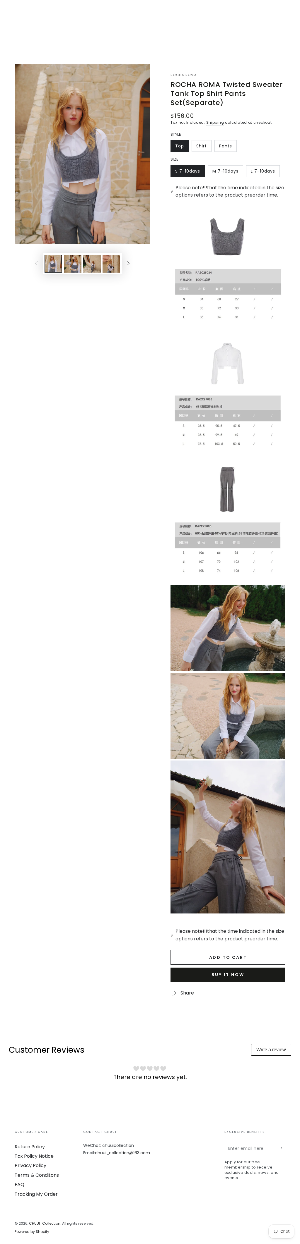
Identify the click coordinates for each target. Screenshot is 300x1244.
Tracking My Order (36, 1194)
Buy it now (228, 975)
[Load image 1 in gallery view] (53, 264)
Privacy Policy (30, 1165)
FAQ (19, 1184)
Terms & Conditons (37, 1175)
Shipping (215, 122)
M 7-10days (225, 172)
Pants (228, 147)
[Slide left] (36, 263)
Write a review (271, 1049)
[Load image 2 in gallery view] (72, 264)
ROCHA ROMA (184, 75)
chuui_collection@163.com (122, 1153)
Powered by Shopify (32, 1231)
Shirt (204, 147)
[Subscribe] (282, 1148)
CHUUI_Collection (44, 1223)
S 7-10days (188, 172)
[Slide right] (128, 263)
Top (182, 147)
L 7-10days (263, 172)
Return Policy (30, 1146)
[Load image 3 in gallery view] (92, 264)
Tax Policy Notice (34, 1156)
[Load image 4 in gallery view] (111, 264)
